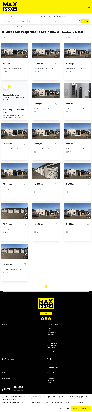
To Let (17, 27)
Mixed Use (10, 27)
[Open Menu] (89, 6)
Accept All (85, 408)
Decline (75, 408)
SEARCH (85, 21)
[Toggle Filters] (79, 21)
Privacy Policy (22, 399)
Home (3, 27)
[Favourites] (25, 63)
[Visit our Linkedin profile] (46, 318)
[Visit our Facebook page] (42, 318)
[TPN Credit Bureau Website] (6, 389)
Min (30, 21)
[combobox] (73, 16)
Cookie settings (64, 408)
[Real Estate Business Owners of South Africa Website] (18, 389)
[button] (62, 16)
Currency (7, 21)
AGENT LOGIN (46, 313)
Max (55, 21)
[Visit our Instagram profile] (49, 318)
